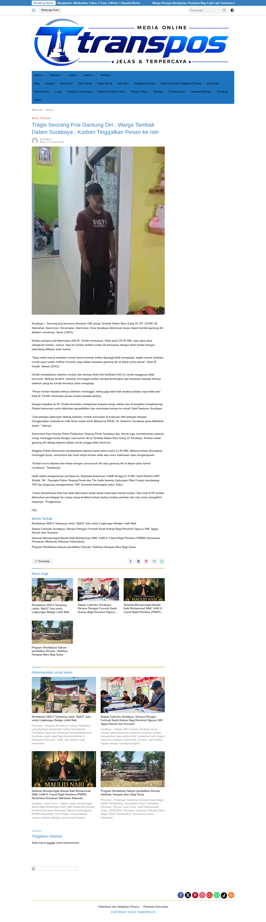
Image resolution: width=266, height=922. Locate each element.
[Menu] (34, 10)
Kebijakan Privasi (144, 83)
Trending (222, 91)
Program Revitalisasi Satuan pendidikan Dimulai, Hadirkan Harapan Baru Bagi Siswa (84, 546)
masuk (51, 842)
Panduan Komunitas (79, 91)
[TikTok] (224, 895)
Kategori (55, 75)
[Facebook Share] (131, 561)
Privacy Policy (139, 91)
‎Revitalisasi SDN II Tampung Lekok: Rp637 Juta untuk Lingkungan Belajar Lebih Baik (84, 523)
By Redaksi (46, 139)
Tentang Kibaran (201, 91)
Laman (88, 75)
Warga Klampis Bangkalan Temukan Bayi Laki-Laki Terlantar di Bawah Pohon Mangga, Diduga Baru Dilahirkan (192, 2)
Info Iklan (123, 83)
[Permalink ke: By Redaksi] (35, 140)
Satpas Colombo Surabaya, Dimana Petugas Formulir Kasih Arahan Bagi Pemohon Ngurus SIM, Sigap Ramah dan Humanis (95, 530)
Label (72, 75)
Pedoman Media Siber (111, 91)
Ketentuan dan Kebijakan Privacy (181, 83)
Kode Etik (213, 83)
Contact (50, 83)
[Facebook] (181, 895)
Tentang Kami (176, 91)
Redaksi (106, 75)
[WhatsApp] (217, 895)
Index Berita (104, 83)
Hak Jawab (85, 83)
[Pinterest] (195, 895)
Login (58, 91)
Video (37, 99)
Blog (37, 83)
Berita (35, 118)
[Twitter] (188, 895)
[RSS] (231, 895)
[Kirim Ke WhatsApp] (162, 561)
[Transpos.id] (133, 42)
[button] (224, 10)
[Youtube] (209, 895)
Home (37, 75)
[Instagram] (202, 895)
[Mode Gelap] (232, 10)
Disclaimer (66, 83)
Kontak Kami (42, 91)
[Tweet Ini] (138, 561)
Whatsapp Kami (50, 10)
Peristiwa (45, 118)
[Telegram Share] (154, 561)
